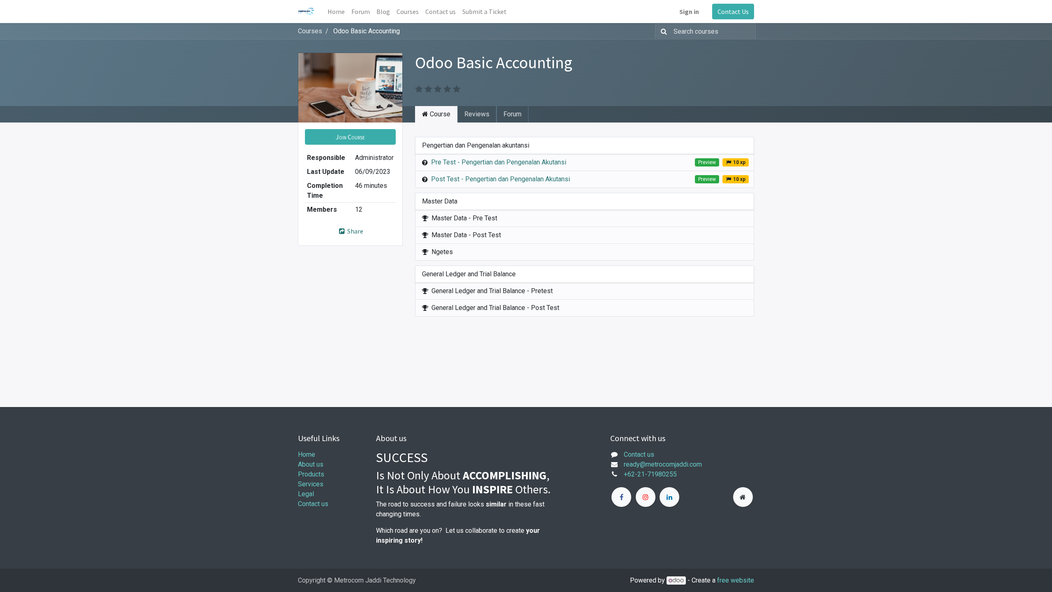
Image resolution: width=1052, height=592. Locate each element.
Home (306, 454)
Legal (306, 494)
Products (311, 474)
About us (310, 464)
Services (310, 484)
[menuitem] (336, 11)
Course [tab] (439, 114)
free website (735, 580)
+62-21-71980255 (650, 474)
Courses (310, 31)
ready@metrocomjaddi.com (663, 464)
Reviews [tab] (476, 114)
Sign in (689, 11)
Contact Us (733, 11)
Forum (512, 114)
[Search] (662, 31)
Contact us (313, 504)
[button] (350, 137)
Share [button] (354, 231)
